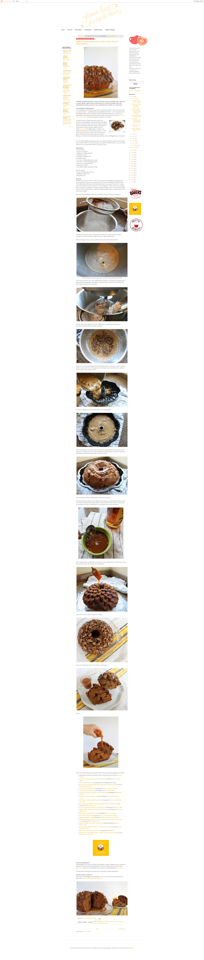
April (133, 140)
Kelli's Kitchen (67, 95)
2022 (132, 157)
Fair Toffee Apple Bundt (86, 815)
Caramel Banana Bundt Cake (87, 790)
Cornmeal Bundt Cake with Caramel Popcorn (92, 807)
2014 (132, 175)
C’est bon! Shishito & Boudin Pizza (66, 98)
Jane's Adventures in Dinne (108, 815)
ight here (79, 868)
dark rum (121, 921)
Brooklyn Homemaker (85, 786)
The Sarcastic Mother (67, 117)
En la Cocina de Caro (87, 834)
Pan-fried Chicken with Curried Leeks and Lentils (136, 120)
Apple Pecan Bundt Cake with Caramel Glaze (92, 779)
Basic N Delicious (109, 790)
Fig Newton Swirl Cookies (66, 59)
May (133, 138)
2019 (132, 163)
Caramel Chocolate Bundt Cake (88, 796)
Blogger (131, 948)
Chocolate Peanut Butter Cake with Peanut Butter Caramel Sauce (98, 804)
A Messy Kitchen (65, 56)
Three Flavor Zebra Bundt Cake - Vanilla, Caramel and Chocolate (98, 832)
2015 (132, 173)
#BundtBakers (100, 921)
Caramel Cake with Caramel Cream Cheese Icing (93, 792)
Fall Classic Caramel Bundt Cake (88, 813)
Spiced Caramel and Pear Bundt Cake (90, 830)
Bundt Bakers (88, 29)
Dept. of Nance (67, 50)
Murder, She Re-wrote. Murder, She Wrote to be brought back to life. (67, 122)
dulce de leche (101, 923)
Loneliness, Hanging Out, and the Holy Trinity (66, 91)
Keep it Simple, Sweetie (110, 788)
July (133, 134)
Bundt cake (107, 921)
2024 (132, 152)
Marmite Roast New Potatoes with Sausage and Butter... (136, 111)
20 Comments (97, 920)
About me (69, 29)
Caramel (116, 921)
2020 (132, 161)
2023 (132, 154)
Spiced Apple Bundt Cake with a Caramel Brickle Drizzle (96, 827)
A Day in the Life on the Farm (110, 817)
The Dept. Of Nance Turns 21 (67, 52)
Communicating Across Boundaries (67, 86)
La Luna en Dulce (112, 813)
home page (119, 868)
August (134, 98)
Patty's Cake (118, 807)
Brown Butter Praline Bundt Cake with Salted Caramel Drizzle (97, 784)
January (134, 147)
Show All (71, 126)
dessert (95, 923)
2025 (132, 150)
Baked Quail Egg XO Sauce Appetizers (136, 105)
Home (63, 29)
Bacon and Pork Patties (136, 125)
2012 (132, 179)
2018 (132, 166)
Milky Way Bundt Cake (86, 817)
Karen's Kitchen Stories (65, 64)
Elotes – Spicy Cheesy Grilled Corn (136, 130)
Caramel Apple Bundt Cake (87, 788)
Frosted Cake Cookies (66, 67)
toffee (106, 923)
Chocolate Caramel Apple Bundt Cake (90, 800)
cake (112, 921)
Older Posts (122, 929)
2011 (132, 182)
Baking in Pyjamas (89, 805)
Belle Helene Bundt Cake (86, 783)
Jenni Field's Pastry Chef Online (66, 78)
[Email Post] (99, 918)
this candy (83, 129)
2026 (132, 96)
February (134, 145)
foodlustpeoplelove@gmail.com (92, 878)
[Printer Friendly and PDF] (85, 922)
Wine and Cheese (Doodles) (65, 110)
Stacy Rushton (85, 918)
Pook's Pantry (67, 70)
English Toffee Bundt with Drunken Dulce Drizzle (94, 809)
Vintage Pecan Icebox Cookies (136, 101)
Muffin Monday (98, 29)
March (134, 143)
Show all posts (112, 36)
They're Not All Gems (66, 103)
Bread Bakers (78, 29)
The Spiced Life (94, 821)
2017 (132, 168)
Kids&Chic (111, 830)
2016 (132, 170)
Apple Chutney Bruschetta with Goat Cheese (67, 73)
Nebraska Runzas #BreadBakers (136, 115)
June (133, 136)
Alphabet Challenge (110, 29)
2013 (132, 177)
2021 (132, 159)
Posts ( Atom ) (87, 931)
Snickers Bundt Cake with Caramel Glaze (91, 823)
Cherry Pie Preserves (65, 81)
